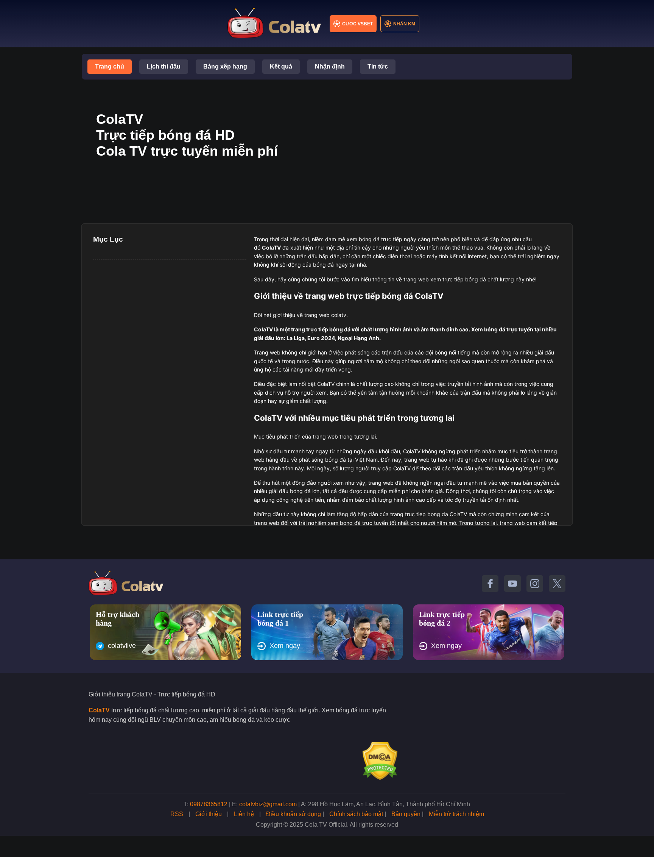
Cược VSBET (357, 24)
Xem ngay (284, 645)
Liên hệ (244, 814)
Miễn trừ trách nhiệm (456, 814)
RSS (176, 814)
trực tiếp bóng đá (328, 329)
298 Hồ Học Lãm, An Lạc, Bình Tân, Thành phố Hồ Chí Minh (389, 804)
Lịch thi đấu (164, 66)
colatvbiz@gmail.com (268, 804)
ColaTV (99, 710)
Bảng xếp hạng (225, 66)
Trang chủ (109, 66)
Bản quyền (405, 814)
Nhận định (330, 66)
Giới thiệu (208, 814)
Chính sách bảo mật (356, 814)
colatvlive (122, 645)
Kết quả (281, 66)
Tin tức (377, 66)
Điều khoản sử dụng (293, 814)
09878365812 (208, 804)
